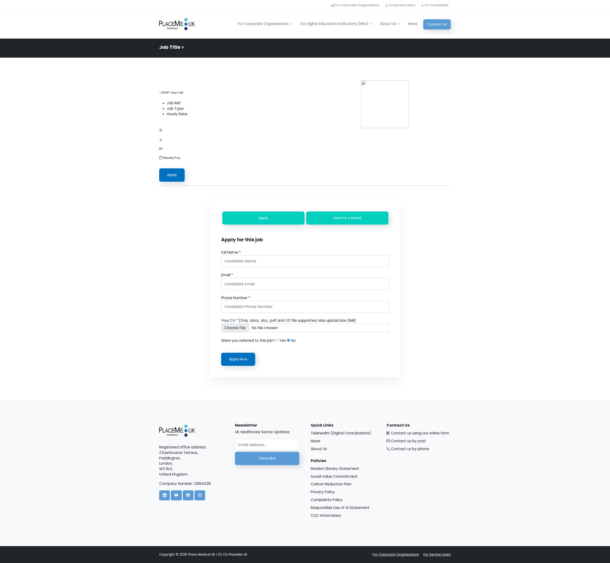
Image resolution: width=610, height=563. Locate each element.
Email (227, 274)
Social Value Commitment (334, 476)
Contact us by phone (409, 448)
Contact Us (437, 24)
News (413, 23)
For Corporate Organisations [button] (264, 23)
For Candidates (436, 5)
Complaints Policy (327, 499)
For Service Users (402, 5)
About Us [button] (388, 23)
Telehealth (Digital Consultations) (341, 433)
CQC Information (326, 515)
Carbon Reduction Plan (331, 484)
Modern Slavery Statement (335, 468)
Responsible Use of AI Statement (340, 507)
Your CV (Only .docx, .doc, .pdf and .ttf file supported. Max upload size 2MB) (288, 320)
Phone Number (235, 297)
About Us (319, 448)
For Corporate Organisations (357, 5)
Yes (282, 340)
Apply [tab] (263, 218)
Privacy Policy (323, 491)
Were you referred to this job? (247, 340)
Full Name (231, 252)
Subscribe (267, 458)
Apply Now (238, 359)
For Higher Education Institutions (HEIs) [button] (334, 23)
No (293, 340)
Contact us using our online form (419, 433)
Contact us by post (408, 440)
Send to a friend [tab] (347, 218)
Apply (172, 174)
